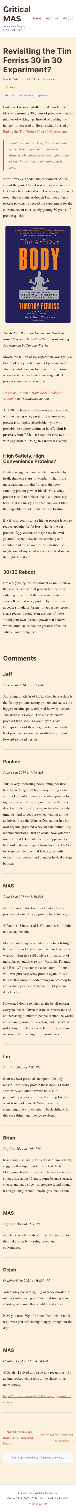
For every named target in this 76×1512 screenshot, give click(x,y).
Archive (52, 18)
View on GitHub (38, 1504)
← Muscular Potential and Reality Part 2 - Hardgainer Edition (18, 1437)
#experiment (26, 95)
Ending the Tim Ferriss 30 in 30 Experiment (34, 131)
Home (36, 18)
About (68, 18)
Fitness (10, 87)
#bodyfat (10, 95)
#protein (42, 95)
